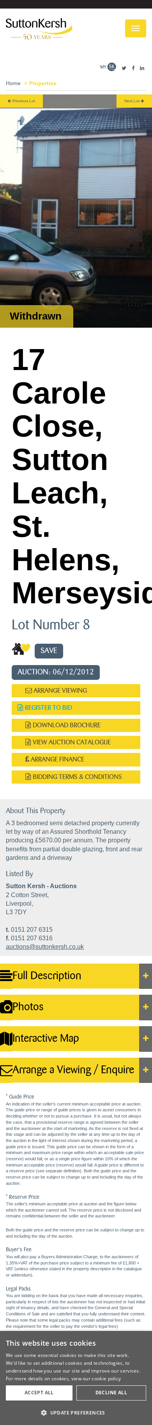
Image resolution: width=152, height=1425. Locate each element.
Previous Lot (23, 101)
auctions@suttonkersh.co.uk (45, 946)
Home (13, 83)
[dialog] (76, 1378)
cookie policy (106, 1378)
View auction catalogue (71, 742)
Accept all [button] (39, 1392)
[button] (76, 1412)
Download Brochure (66, 725)
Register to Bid (47, 707)
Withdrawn (36, 316)
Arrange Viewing (59, 690)
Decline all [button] (111, 1392)
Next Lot (132, 101)
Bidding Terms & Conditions (76, 777)
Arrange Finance (56, 759)
